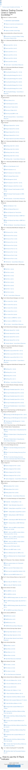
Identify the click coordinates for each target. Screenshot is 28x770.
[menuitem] (1, 3)
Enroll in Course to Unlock (14, 766)
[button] (1, 1)
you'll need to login (19, 764)
